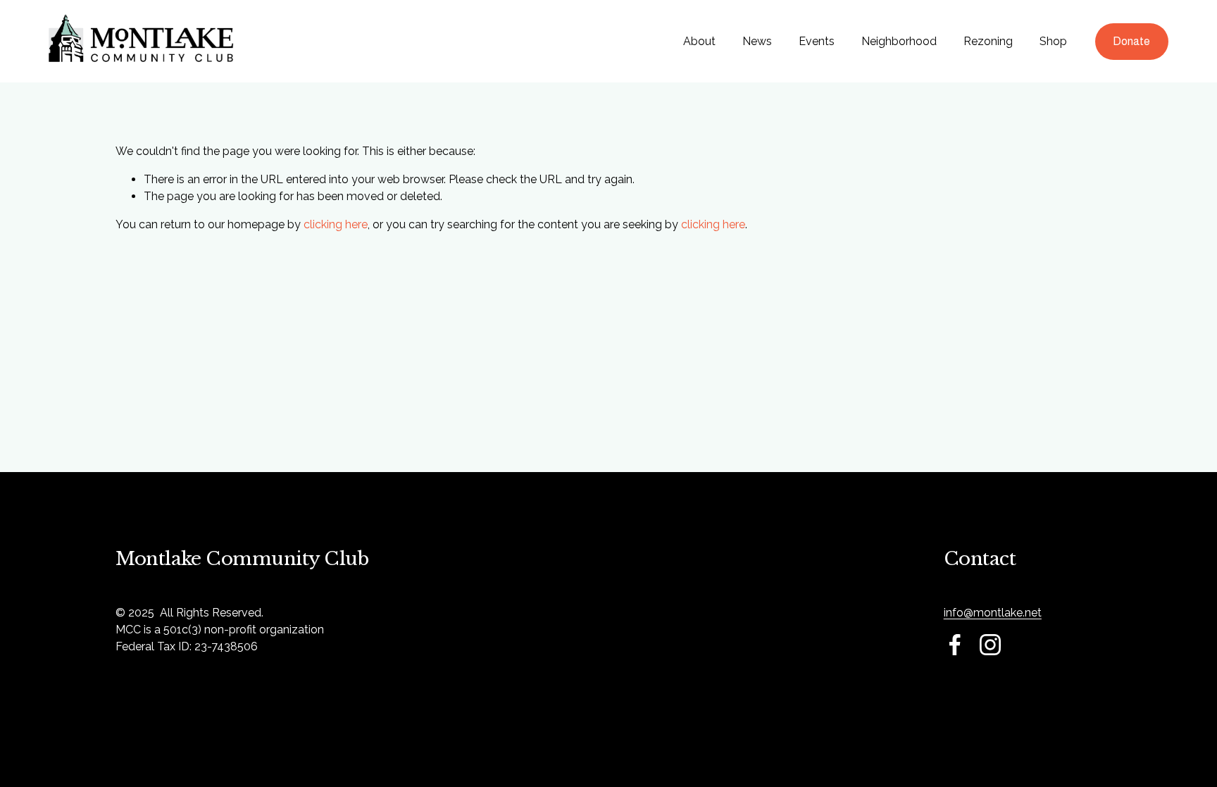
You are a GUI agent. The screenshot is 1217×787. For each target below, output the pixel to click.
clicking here (336, 224)
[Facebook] (955, 644)
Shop (1053, 41)
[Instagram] (990, 644)
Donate (1131, 41)
